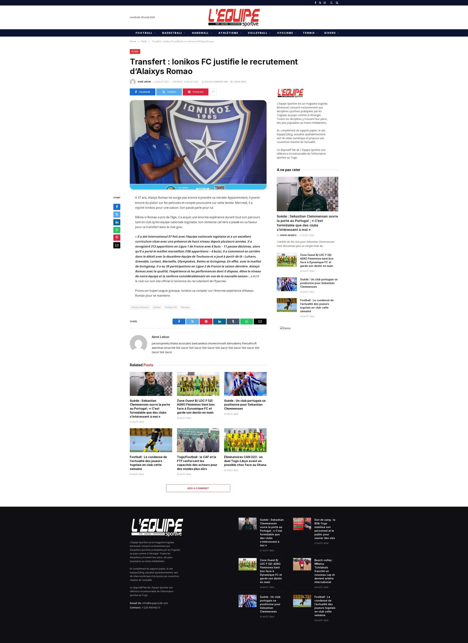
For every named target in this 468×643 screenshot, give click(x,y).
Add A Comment (198, 488)
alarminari (157, 347)
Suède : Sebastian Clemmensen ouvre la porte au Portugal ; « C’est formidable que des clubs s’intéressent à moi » (150, 408)
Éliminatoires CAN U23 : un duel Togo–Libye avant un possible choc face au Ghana (245, 461)
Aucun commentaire (216, 81)
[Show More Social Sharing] (213, 91)
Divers (330, 33)
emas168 (169, 347)
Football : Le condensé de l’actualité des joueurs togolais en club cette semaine (148, 463)
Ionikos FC (171, 307)
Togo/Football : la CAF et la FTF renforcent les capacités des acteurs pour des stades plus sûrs (197, 463)
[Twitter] (116, 214)
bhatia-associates (180, 343)
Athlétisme (228, 33)
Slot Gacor (182, 347)
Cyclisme (285, 33)
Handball (200, 33)
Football (144, 33)
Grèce (157, 307)
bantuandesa (199, 343)
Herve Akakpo (288, 235)
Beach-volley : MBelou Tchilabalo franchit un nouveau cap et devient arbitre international (324, 571)
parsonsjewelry (161, 343)
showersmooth (217, 343)
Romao (186, 307)
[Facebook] (116, 207)
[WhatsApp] (116, 230)
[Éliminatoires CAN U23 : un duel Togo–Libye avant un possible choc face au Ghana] (245, 440)
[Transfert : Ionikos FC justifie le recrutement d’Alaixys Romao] (198, 145)
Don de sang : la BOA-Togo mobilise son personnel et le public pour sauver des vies (324, 529)
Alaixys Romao (140, 307)
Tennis (309, 33)
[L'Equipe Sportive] (234, 17)
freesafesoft (249, 343)
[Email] (116, 245)
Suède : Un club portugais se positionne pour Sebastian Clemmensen (245, 405)
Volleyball (257, 33)
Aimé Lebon (144, 81)
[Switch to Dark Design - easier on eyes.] (331, 2)
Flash (135, 51)
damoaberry (234, 343)
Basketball (172, 33)
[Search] (336, 2)
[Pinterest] (116, 237)
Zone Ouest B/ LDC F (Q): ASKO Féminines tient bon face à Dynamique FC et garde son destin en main (196, 406)
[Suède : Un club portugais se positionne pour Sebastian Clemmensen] (245, 384)
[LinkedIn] (116, 222)
